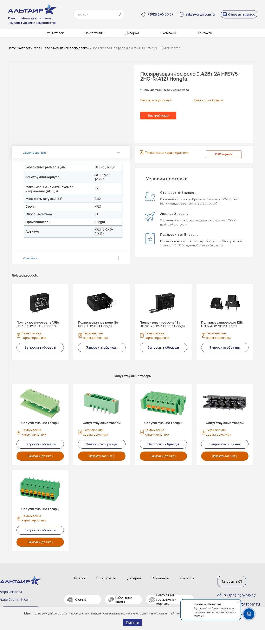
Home (12, 48)
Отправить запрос (241, 14)
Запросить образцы (208, 100)
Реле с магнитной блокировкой (66, 48)
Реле (36, 48)
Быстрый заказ (158, 115)
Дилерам (132, 33)
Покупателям (95, 33)
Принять (132, 622)
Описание (30, 258)
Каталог (58, 33)
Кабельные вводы (123, 599)
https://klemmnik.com (15, 599)
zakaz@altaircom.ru (200, 14)
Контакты (205, 33)
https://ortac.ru (11, 592)
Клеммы (80, 599)
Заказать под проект (155, 100)
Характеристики (34, 152)
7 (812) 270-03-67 (160, 14)
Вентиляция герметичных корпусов (166, 599)
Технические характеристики (167, 153)
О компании (168, 33)
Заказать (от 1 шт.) (40, 456)
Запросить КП (231, 581)
